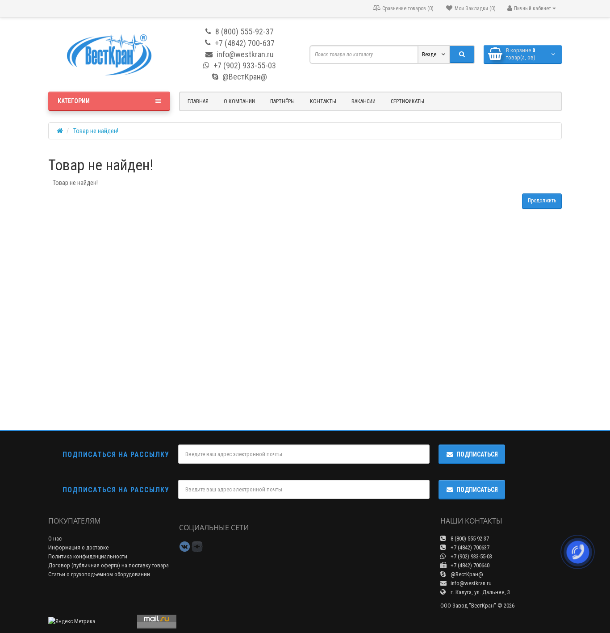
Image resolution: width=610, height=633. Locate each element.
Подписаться (477, 454)
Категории (74, 101)
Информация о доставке (78, 547)
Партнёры (282, 101)
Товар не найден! (95, 130)
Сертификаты (407, 101)
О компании (239, 101)
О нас (55, 538)
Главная (198, 101)
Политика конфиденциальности (87, 556)
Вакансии (363, 101)
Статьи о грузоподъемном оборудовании (99, 574)
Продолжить (542, 200)
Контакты (323, 101)
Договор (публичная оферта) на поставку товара (108, 565)
